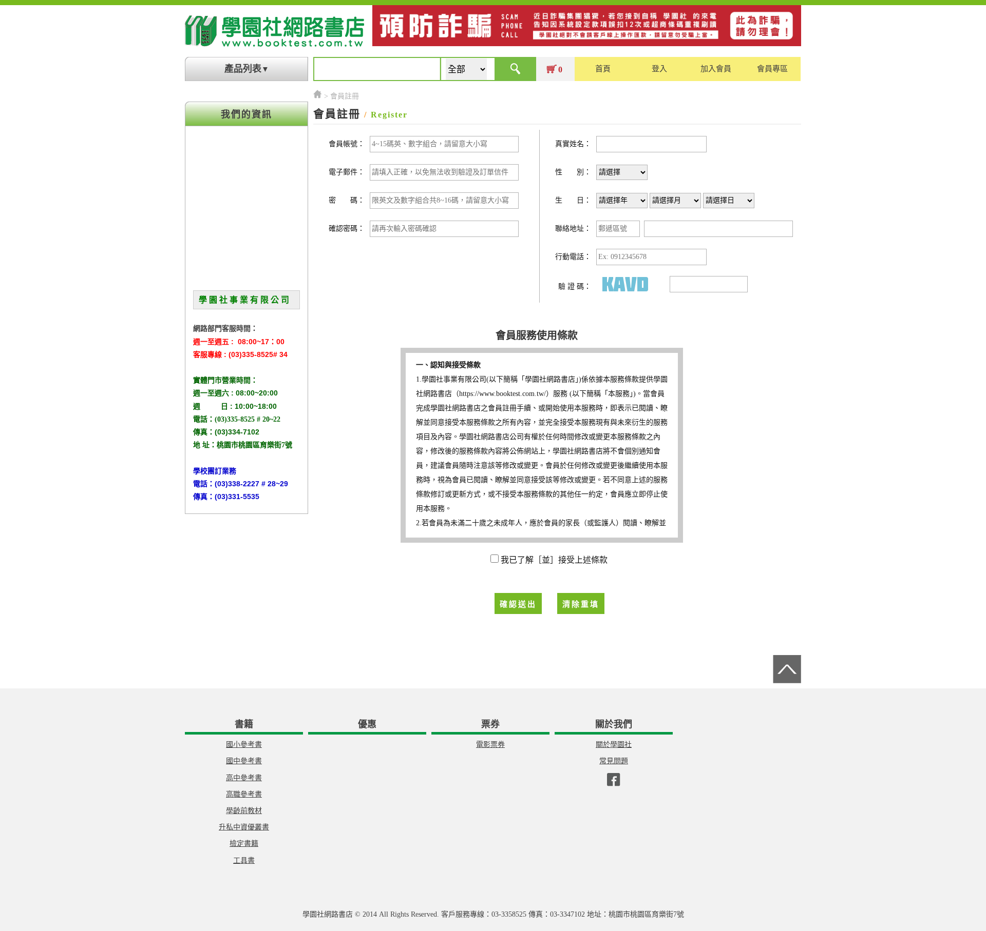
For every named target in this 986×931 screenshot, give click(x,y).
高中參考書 (244, 778)
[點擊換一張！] (631, 283)
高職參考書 (244, 794)
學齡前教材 (244, 811)
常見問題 (613, 761)
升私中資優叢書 (244, 827)
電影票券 (490, 744)
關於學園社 (614, 744)
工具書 (244, 860)
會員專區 (772, 69)
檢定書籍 (244, 843)
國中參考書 (244, 761)
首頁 (603, 69)
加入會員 (715, 69)
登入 (659, 69)
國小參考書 (244, 744)
